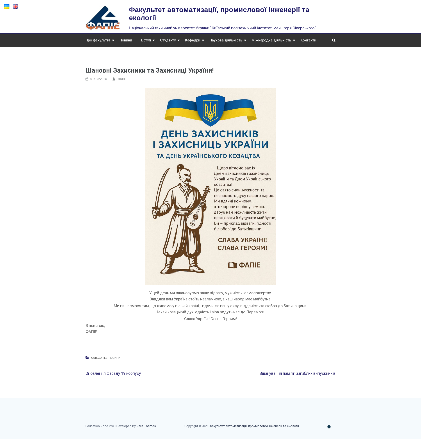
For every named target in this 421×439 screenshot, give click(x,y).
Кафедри (192, 40)
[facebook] (329, 426)
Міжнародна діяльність (271, 40)
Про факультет (98, 40)
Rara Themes (146, 426)
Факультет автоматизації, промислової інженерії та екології (254, 426)
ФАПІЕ (122, 79)
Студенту (168, 40)
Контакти (308, 40)
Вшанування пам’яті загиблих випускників (297, 373)
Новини (126, 40)
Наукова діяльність (225, 40)
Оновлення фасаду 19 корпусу (113, 373)
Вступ (146, 40)
